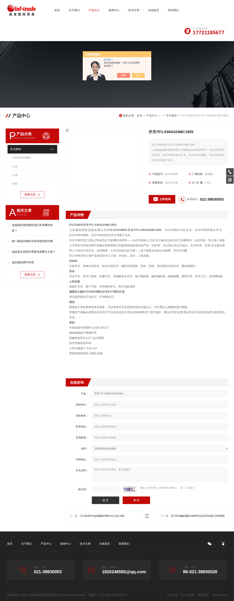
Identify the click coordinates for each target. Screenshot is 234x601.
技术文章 (133, 10)
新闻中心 (113, 10)
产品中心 (94, 10)
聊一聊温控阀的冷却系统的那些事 (32, 241)
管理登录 (203, 594)
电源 (15, 175)
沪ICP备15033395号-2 (113, 594)
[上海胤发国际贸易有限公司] (25, 10)
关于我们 (74, 10)
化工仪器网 (188, 594)
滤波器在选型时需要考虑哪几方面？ (34, 251)
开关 (15, 166)
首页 (57, 10)
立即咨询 (165, 199)
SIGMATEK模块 (22, 157)
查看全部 (29, 194)
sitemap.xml (219, 594)
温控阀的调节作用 (23, 262)
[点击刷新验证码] (129, 489)
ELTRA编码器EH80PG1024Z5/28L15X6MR (198, 515)
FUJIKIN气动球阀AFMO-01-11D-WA (102, 515)
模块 (15, 183)
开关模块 (171, 115)
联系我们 (173, 10)
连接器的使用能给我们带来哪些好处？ (32, 228)
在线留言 (153, 10)
